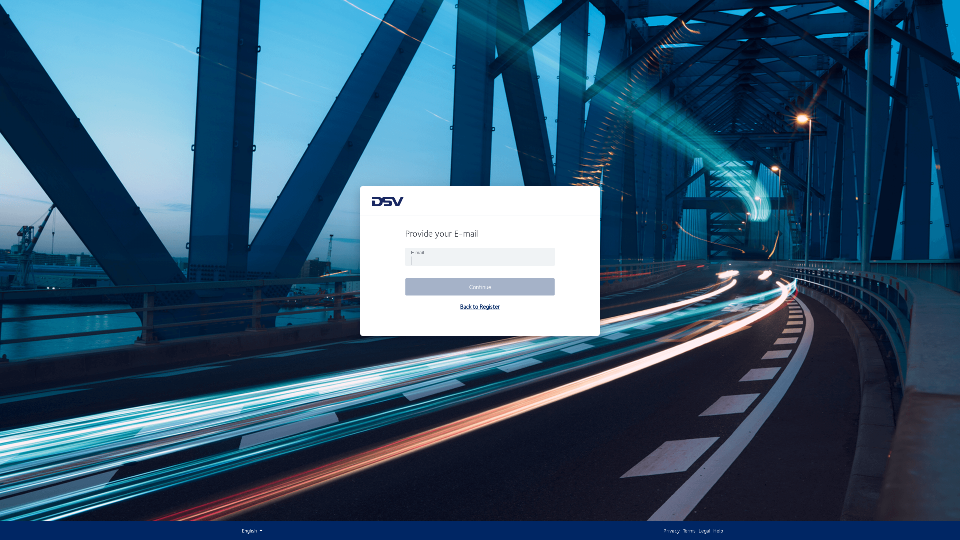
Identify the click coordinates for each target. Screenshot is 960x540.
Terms (689, 530)
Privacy (671, 530)
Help (718, 530)
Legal (704, 530)
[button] (250, 530)
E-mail (417, 252)
